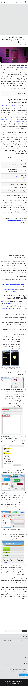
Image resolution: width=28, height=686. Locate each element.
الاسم (26, 657)
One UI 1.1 (15, 176)
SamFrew (8, 220)
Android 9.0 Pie (14, 184)
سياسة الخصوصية (19, 681)
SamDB (20, 220)
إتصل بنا (6, 681)
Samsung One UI (9, 630)
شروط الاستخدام (12, 681)
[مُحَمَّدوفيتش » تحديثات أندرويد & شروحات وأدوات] (21, 2)
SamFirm (14, 220)
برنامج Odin (16, 291)
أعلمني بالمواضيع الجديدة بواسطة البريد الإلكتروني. (17, 671)
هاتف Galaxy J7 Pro (21, 121)
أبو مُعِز (24, 44)
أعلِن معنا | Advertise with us (16, 683)
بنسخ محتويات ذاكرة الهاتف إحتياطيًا (14, 284)
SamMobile (24, 222)
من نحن (7, 683)
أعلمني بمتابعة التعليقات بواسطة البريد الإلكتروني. (17, 669)
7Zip (17, 319)
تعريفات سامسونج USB (10, 289)
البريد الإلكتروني (24, 663)
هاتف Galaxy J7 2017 (7, 119)
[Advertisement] (14, 19)
